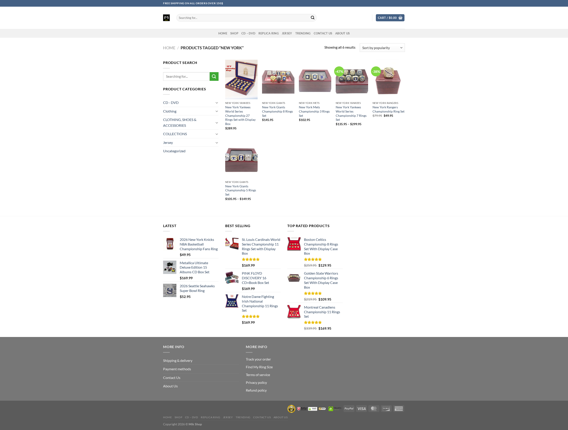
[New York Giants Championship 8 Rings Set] (278, 79)
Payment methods (177, 369)
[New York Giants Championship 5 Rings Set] (241, 158)
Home (169, 47)
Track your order (258, 359)
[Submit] (312, 18)
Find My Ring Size (259, 367)
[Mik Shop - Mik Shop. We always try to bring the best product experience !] (166, 17)
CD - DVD (171, 102)
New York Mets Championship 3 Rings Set (314, 111)
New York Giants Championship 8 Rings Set (277, 111)
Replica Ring (268, 33)
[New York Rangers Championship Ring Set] (389, 79)
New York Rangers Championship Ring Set (388, 109)
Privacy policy (256, 382)
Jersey (287, 33)
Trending (303, 33)
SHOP (234, 33)
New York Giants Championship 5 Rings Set (240, 190)
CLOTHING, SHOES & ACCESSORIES (179, 122)
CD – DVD (248, 33)
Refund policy (256, 390)
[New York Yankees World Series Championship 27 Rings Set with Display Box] (241, 79)
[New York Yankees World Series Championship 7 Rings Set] (352, 79)
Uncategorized (174, 151)
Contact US (323, 33)
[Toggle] (217, 102)
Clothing (169, 111)
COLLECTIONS (175, 134)
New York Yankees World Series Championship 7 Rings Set (351, 113)
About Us (342, 33)
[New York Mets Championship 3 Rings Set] (315, 79)
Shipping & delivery (177, 360)
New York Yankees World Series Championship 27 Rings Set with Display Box (240, 115)
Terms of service (258, 375)
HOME (222, 33)
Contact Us (171, 377)
